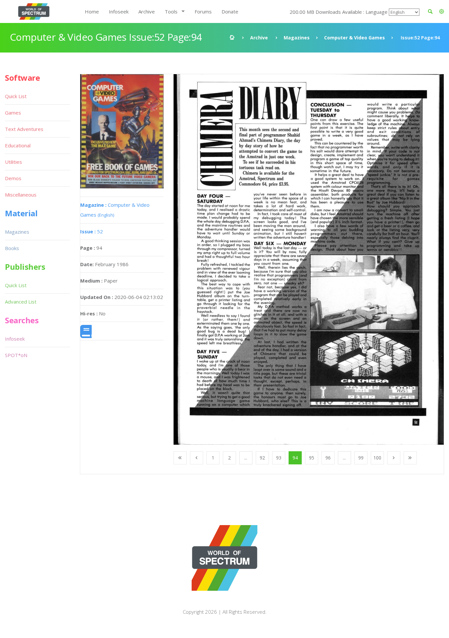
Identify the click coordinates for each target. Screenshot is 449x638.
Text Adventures (24, 129)
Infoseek (119, 11)
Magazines (297, 37)
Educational (18, 145)
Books (12, 248)
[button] (441, 11)
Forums (203, 11)
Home (92, 11)
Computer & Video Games (354, 37)
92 (262, 458)
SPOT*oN (16, 355)
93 (278, 458)
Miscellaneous (20, 194)
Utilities (13, 162)
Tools (171, 11)
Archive (146, 11)
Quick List (16, 96)
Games (13, 112)
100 (377, 458)
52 (91, 231)
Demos (13, 178)
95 (311, 458)
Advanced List (20, 301)
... (245, 458)
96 (328, 458)
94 (295, 458)
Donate (230, 11)
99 (361, 458)
